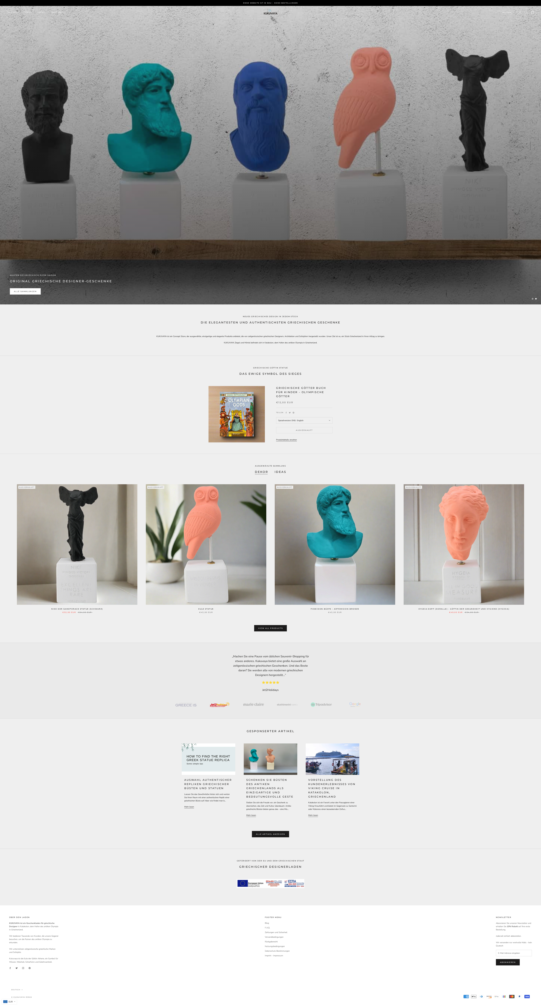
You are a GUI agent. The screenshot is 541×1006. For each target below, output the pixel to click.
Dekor (28, 12)
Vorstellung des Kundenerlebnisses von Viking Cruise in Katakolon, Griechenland (332, 788)
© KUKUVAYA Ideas (21, 997)
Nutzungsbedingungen (275, 946)
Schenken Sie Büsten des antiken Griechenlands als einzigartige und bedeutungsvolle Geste (269, 788)
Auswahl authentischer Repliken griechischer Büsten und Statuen (208, 784)
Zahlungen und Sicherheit (276, 932)
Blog (267, 923)
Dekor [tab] (261, 472)
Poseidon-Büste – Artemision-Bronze (335, 609)
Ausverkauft (304, 430)
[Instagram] (23, 968)
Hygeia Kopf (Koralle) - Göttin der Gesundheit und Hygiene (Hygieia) (463, 609)
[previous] (9, 546)
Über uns (57, 12)
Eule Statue (206, 609)
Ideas (41, 12)
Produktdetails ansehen (286, 439)
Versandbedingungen (274, 937)
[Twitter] (290, 413)
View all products (270, 628)
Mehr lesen (189, 806)
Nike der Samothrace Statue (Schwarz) (77, 609)
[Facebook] (286, 413)
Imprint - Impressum (274, 955)
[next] (532, 546)
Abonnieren (508, 962)
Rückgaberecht (271, 941)
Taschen (12, 12)
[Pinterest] (293, 413)
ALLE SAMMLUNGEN (25, 291)
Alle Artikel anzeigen (270, 834)
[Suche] (526, 12)
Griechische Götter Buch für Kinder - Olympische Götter (301, 392)
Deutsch (506, 12)
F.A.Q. (267, 927)
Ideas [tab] (280, 472)
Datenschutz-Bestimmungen (277, 951)
